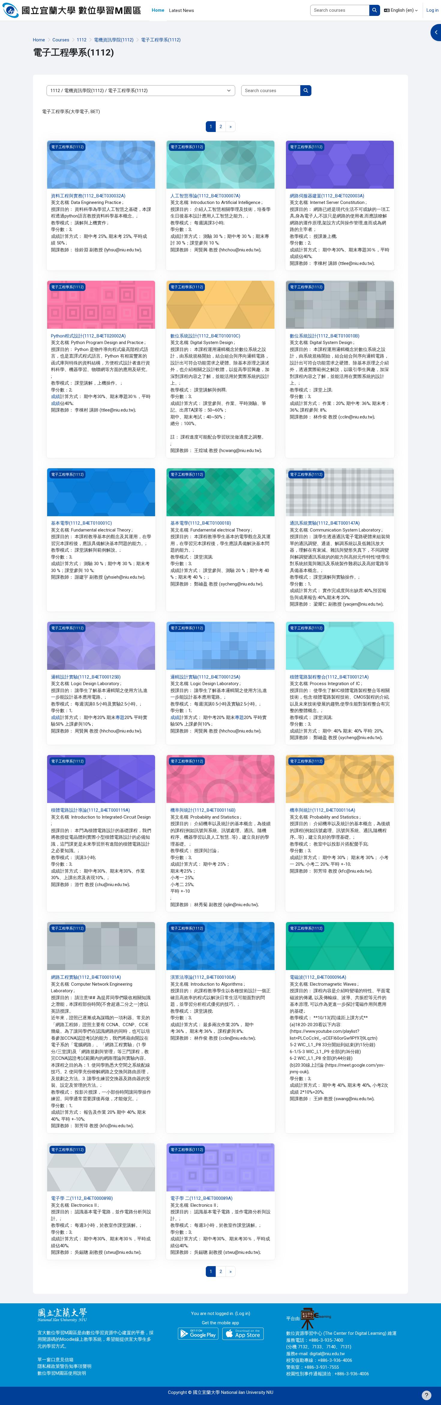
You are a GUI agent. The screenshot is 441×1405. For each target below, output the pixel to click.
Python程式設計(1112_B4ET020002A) (88, 336)
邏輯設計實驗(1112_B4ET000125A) (205, 677)
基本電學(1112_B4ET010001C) (81, 523)
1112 (81, 40)
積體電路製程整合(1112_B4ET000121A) (329, 677)
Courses (60, 40)
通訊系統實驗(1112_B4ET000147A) (325, 523)
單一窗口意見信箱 (56, 1359)
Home (39, 40)
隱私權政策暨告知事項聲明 (65, 1366)
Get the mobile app (220, 1323)
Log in (433, 10)
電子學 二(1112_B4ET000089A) (201, 1198)
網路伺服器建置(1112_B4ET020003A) (327, 196)
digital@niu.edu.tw (327, 1353)
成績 (55, 396)
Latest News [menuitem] (181, 10)
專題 (120, 717)
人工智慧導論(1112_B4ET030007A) (205, 196)
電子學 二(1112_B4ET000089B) (82, 1198)
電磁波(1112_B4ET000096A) (318, 977)
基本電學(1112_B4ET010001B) (200, 523)
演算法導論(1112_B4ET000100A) (203, 977)
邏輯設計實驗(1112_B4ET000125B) (86, 677)
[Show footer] (426, 1395)
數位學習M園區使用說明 (62, 1373)
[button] (401, 10)
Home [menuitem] (158, 10)
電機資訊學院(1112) (114, 40)
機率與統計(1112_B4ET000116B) (203, 810)
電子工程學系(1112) (161, 40)
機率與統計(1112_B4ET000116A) (322, 810)
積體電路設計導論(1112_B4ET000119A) (90, 810)
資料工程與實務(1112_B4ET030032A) (88, 196)
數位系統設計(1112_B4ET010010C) (205, 336)
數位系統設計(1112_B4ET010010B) (324, 336)
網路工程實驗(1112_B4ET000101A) (86, 977)
